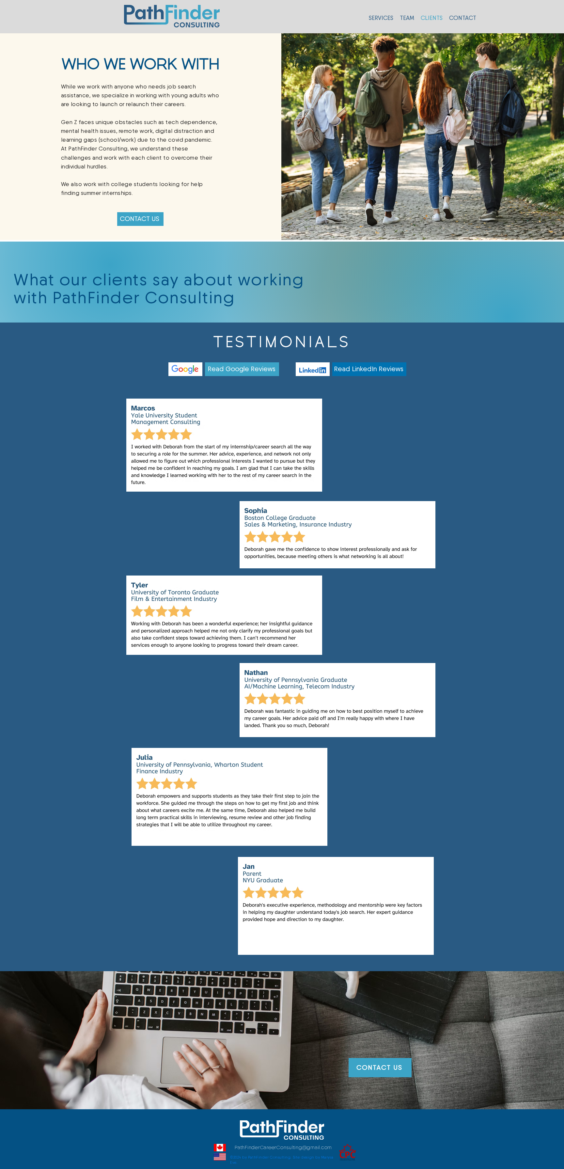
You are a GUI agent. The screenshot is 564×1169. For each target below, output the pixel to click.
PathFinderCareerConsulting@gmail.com (283, 1147)
